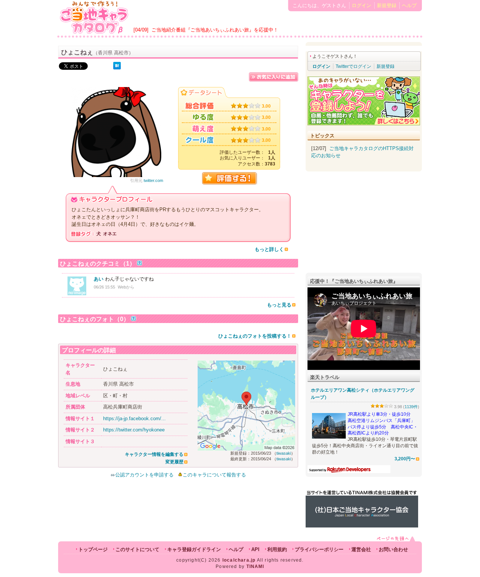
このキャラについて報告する (214, 475)
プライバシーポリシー (319, 549)
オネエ (110, 233)
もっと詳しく (269, 249)
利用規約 (277, 549)
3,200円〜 (404, 458)
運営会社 (361, 549)
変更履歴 (174, 461)
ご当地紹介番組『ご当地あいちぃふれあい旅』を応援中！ (215, 30)
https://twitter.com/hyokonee (134, 430)
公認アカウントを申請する (144, 475)
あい (99, 279)
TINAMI (255, 566)
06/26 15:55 (104, 287)
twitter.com (153, 180)
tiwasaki (283, 453)
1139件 (411, 406)
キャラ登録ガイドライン (194, 549)
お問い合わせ (393, 549)
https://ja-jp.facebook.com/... (134, 418)
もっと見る (279, 305)
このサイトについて (137, 549)
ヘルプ (409, 5)
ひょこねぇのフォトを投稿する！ (254, 336)
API (255, 549)
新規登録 (386, 5)
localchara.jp (239, 560)
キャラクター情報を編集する (154, 454)
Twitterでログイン (353, 66)
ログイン (361, 5)
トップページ (93, 549)
